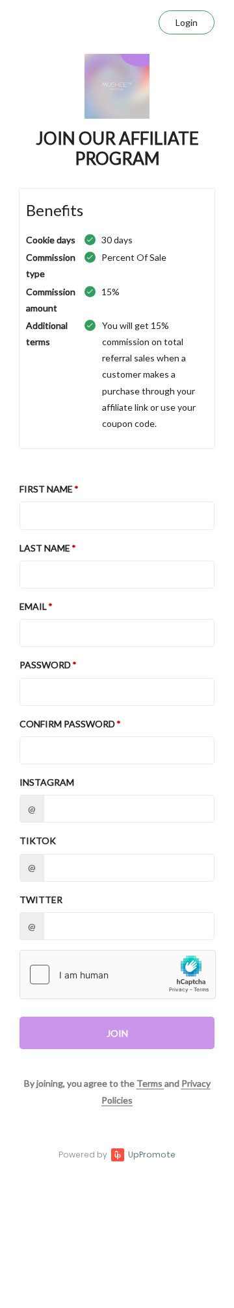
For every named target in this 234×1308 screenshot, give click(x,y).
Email (33, 606)
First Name (46, 488)
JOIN (117, 1033)
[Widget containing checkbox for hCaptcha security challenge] (118, 974)
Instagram (47, 782)
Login (187, 22)
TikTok (38, 840)
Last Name (45, 547)
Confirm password (67, 723)
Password (45, 664)
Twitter (41, 899)
